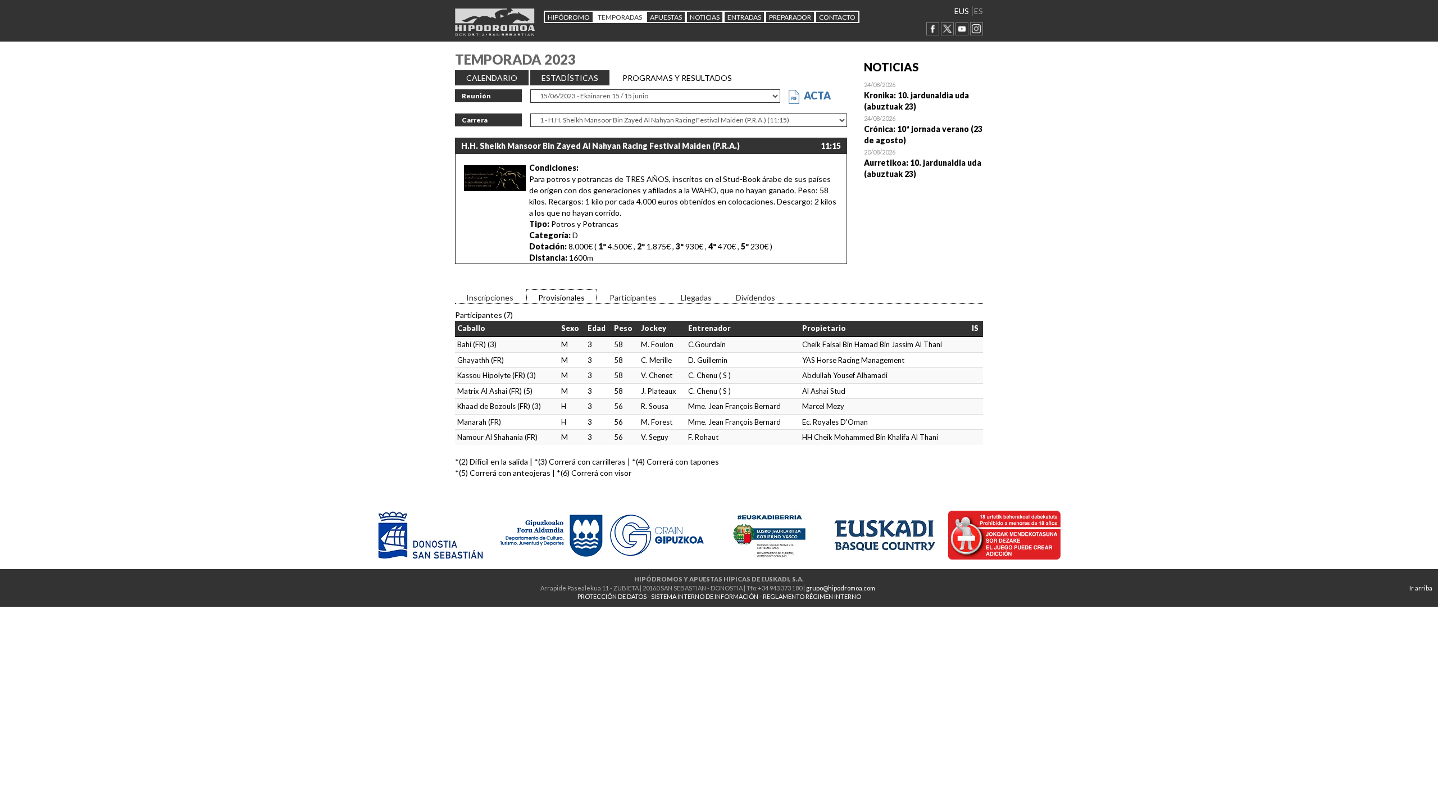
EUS (961, 11)
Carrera (475, 120)
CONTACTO (837, 17)
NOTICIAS (705, 17)
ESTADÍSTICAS (569, 78)
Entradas (744, 17)
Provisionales (561, 297)
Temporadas (620, 17)
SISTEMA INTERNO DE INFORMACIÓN (704, 596)
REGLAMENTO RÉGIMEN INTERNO (812, 596)
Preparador (790, 17)
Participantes (633, 297)
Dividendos (755, 297)
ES (978, 11)
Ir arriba (1420, 588)
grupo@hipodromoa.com (840, 588)
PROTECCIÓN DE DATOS (612, 596)
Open (924, 95)
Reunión (476, 96)
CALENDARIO (491, 78)
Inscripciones (489, 297)
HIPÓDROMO (569, 17)
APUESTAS (666, 17)
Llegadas (696, 297)
